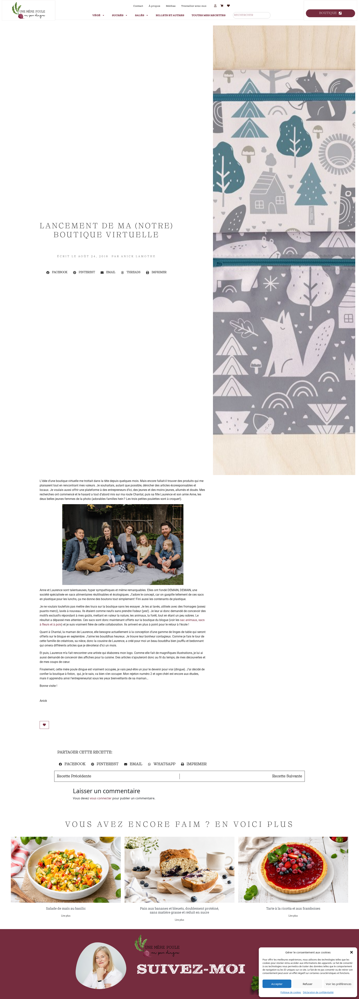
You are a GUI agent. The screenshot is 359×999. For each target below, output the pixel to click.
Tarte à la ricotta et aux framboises (293, 908)
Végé (96, 15)
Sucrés (117, 15)
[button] (351, 952)
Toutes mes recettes (208, 15)
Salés (139, 15)
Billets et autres (170, 15)
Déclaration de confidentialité (318, 992)
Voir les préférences (338, 984)
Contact (138, 5)
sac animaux (188, 620)
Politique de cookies (290, 992)
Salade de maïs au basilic (66, 908)
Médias (171, 5)
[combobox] (251, 15)
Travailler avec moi (193, 5)
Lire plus (65, 916)
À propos (154, 5)
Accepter (277, 984)
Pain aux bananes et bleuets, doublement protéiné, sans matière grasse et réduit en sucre (179, 910)
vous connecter (101, 798)
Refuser (307, 984)
